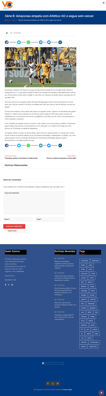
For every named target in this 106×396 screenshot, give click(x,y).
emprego (84, 291)
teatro (89, 338)
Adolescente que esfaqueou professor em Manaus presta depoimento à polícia (65, 278)
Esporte (14, 20)
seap (96, 333)
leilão (89, 312)
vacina (83, 346)
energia (83, 295)
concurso (84, 273)
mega (92, 316)
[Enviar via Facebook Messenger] (52, 42)
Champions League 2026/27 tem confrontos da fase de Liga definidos (64, 317)
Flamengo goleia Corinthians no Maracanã (21, 158)
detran (90, 282)
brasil (83, 265)
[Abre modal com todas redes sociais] (60, 42)
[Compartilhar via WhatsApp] (32, 42)
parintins (84, 325)
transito (83, 342)
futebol (83, 308)
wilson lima (93, 346)
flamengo (91, 303)
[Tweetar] (21, 42)
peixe (92, 325)
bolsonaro (95, 260)
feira (82, 303)
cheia (83, 269)
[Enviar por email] (42, 42)
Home (8, 20)
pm (88, 329)
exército (93, 299)
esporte (83, 299)
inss (82, 312)
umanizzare (94, 342)
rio (82, 333)
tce (82, 338)
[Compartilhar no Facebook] (10, 42)
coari (90, 269)
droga (92, 286)
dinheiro (83, 286)
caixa (90, 265)
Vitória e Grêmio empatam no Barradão (61, 158)
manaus (84, 316)
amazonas (84, 260)
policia (95, 329)
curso (92, 278)
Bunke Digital (67, 390)
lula (96, 312)
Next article (71, 156)
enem (93, 291)
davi (82, 282)
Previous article (11, 156)
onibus (91, 321)
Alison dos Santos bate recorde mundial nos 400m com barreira (65, 305)
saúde (89, 333)
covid (93, 273)
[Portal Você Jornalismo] (7, 33)
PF (82, 329)
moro (83, 321)
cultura (83, 278)
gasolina (92, 308)
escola (92, 295)
